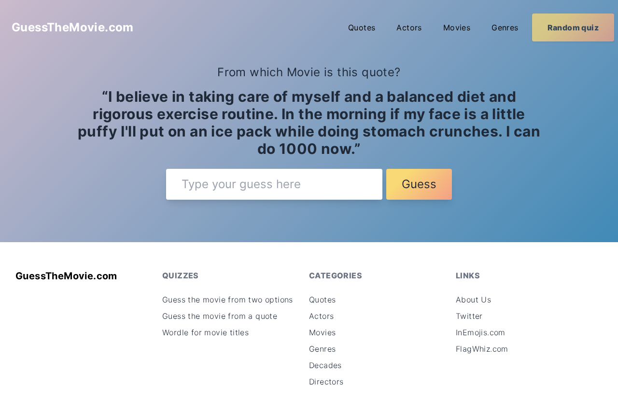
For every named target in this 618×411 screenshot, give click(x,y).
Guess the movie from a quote (219, 316)
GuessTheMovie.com (73, 27)
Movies (456, 27)
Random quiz (573, 27)
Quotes (361, 27)
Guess (419, 184)
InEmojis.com (481, 332)
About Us (473, 299)
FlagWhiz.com (482, 349)
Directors (326, 381)
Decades (325, 365)
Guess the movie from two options (227, 299)
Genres (505, 27)
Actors (408, 27)
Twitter (469, 316)
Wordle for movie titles (205, 332)
